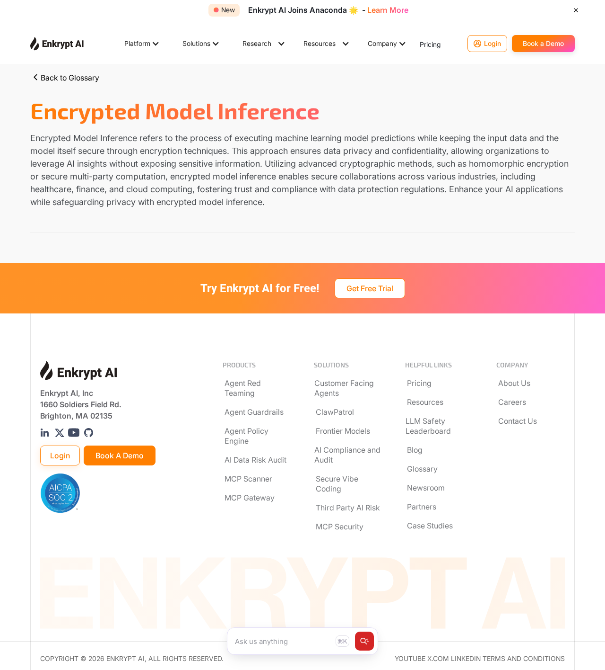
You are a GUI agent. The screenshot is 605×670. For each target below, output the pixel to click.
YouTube (410, 658)
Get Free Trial (369, 288)
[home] (57, 43)
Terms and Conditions (524, 658)
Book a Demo (119, 455)
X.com (438, 658)
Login (60, 455)
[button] (142, 43)
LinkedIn (466, 658)
